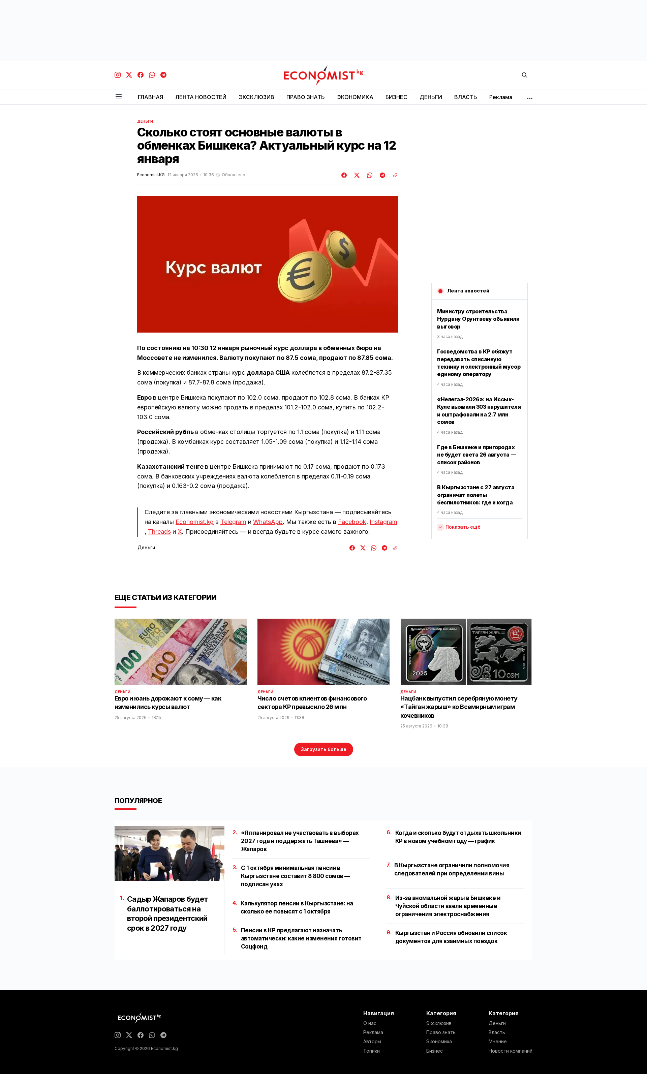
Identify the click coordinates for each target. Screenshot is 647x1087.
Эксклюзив (439, 1023)
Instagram (383, 521)
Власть (497, 1032)
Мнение (498, 1041)
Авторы (372, 1041)
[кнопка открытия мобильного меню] (119, 96)
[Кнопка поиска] (524, 75)
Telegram (233, 521)
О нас (369, 1023)
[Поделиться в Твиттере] (355, 175)
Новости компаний (510, 1051)
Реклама (373, 1032)
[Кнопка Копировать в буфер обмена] (393, 175)
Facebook (352, 521)
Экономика (439, 1041)
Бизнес (434, 1051)
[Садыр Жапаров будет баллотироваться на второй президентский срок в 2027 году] (169, 853)
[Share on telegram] (381, 175)
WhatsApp (268, 521)
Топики (371, 1051)
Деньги (145, 121)
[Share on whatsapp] (368, 175)
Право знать (441, 1032)
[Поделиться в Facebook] (344, 175)
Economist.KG (151, 175)
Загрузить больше (323, 749)
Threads (159, 531)
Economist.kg (195, 521)
